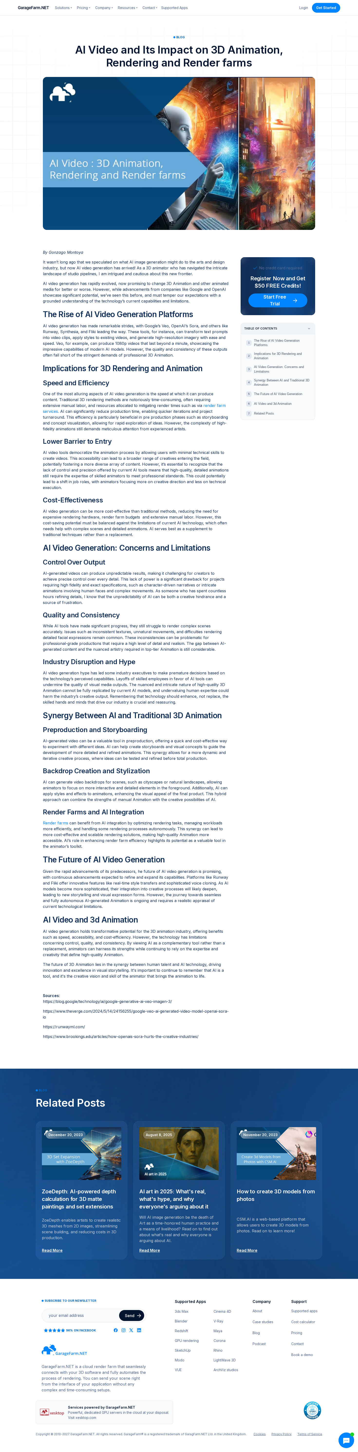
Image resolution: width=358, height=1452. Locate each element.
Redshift (181, 1331)
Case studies (263, 1322)
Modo (179, 1360)
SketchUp (183, 1350)
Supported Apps (174, 8)
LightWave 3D (225, 1360)
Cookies (260, 1434)
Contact (297, 1344)
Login (303, 8)
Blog (256, 1333)
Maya (218, 1331)
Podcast (259, 1344)
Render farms (55, 822)
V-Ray (218, 1321)
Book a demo (302, 1355)
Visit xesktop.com (82, 1417)
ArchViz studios (226, 1370)
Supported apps (304, 1311)
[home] (33, 8)
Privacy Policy (282, 1434)
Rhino (218, 1350)
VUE (178, 1370)
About (257, 1311)
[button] (63, 7)
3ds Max (181, 1311)
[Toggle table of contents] (309, 328)
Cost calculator (303, 1322)
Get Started (326, 8)
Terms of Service (309, 1434)
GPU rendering (187, 1341)
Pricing (296, 1333)
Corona (220, 1341)
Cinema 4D (222, 1311)
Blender (181, 1321)
